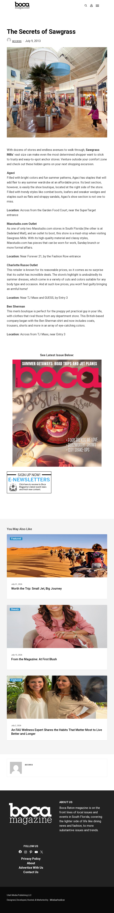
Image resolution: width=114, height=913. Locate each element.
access (17, 41)
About (31, 863)
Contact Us (30, 872)
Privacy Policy (31, 858)
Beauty (15, 609)
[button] (97, 5)
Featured (16, 538)
